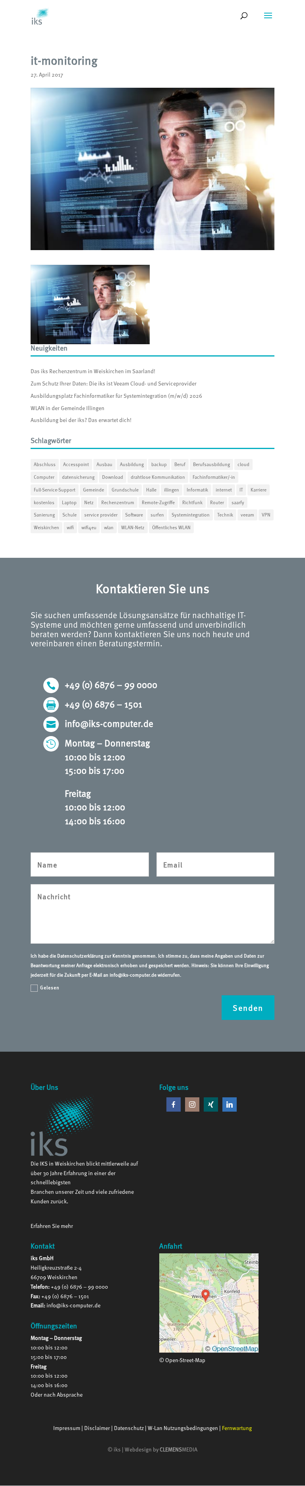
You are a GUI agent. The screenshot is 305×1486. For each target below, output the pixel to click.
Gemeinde (93, 489)
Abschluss (45, 464)
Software (134, 514)
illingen (171, 489)
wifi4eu (89, 527)
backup (159, 464)
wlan (109, 527)
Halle (151, 489)
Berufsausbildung (211, 464)
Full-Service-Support (54, 489)
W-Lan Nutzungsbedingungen (183, 1428)
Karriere (258, 489)
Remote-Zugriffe (158, 502)
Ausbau (104, 464)
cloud (243, 464)
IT (241, 489)
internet (224, 489)
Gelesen (50, 987)
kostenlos (44, 502)
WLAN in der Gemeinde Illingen (67, 408)
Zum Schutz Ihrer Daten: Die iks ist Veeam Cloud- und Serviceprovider (114, 383)
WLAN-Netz (133, 527)
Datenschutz (129, 1428)
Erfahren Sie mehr (52, 1226)
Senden (248, 1008)
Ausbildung (132, 464)
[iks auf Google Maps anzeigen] (209, 1350)
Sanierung (44, 514)
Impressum (66, 1428)
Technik (225, 514)
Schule (69, 514)
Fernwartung (237, 1428)
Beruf (179, 464)
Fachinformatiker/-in (214, 476)
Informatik (197, 489)
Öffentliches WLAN (171, 527)
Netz (89, 502)
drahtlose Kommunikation (158, 476)
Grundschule (125, 489)
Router (217, 502)
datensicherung (78, 476)
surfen (157, 514)
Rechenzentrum (117, 502)
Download (112, 476)
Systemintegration (191, 514)
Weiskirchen (46, 527)
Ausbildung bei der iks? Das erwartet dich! (81, 420)
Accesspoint (76, 464)
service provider (101, 514)
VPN (266, 514)
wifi (70, 527)
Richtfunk (192, 502)
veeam (247, 514)
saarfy (238, 502)
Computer (44, 476)
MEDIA (178, 1449)
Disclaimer (97, 1428)
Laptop (69, 502)
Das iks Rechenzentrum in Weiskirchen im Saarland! (93, 371)
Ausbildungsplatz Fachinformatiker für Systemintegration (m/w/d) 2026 (116, 395)
